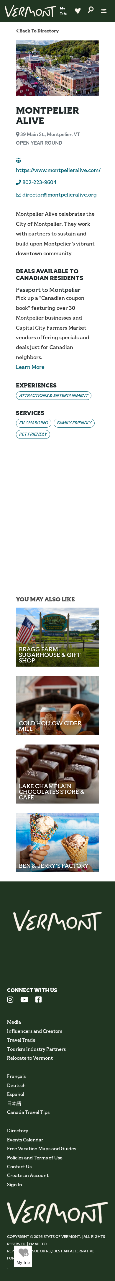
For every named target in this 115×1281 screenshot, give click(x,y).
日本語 (14, 1103)
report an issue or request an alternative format (50, 1254)
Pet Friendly (33, 434)
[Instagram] (10, 1000)
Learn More (30, 367)
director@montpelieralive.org (59, 195)
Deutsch (16, 1085)
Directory (17, 1130)
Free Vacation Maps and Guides (41, 1148)
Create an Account (28, 1175)
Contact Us (19, 1166)
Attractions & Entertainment (53, 395)
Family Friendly (74, 423)
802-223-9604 (39, 182)
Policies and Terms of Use (35, 1158)
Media (14, 1022)
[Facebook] (38, 1000)
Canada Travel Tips (28, 1112)
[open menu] (103, 11)
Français (16, 1076)
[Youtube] (24, 1000)
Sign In (14, 1184)
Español (15, 1094)
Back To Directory (39, 30)
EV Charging (33, 423)
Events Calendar (25, 1140)
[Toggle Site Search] (91, 9)
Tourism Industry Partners (36, 1049)
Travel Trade (21, 1040)
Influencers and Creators (34, 1031)
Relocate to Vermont (30, 1058)
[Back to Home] (30, 11)
